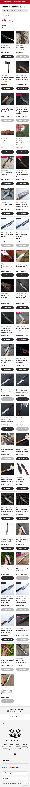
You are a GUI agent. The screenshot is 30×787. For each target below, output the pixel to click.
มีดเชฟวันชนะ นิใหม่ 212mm (7, 235)
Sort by (4, 25)
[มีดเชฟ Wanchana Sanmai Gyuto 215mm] (22, 224)
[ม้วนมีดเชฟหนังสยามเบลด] (7, 130)
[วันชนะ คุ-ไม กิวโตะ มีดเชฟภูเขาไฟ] (7, 99)
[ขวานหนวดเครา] (22, 409)
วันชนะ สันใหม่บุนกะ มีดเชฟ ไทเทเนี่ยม (22, 297)
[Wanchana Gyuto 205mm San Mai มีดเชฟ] (7, 680)
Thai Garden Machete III (20, 480)
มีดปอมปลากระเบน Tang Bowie (6, 267)
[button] (24, 6)
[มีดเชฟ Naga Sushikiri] (7, 285)
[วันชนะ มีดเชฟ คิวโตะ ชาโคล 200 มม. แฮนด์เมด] (22, 99)
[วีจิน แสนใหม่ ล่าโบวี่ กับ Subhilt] (22, 558)
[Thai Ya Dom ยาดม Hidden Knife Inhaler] (22, 130)
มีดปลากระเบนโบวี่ (21, 266)
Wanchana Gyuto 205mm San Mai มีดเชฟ (6, 692)
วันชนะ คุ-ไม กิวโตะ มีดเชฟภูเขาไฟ (7, 110)
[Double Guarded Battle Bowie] (22, 350)
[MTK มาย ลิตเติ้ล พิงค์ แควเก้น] (7, 439)
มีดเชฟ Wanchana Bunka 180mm (6, 631)
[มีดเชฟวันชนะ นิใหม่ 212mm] (7, 224)
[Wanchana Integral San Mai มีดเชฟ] (7, 529)
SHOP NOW (15, 3)
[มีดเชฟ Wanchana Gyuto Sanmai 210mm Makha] (22, 588)
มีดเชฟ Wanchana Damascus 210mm (22, 78)
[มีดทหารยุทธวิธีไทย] (22, 620)
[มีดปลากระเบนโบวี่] (22, 256)
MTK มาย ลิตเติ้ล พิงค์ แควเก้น (7, 450)
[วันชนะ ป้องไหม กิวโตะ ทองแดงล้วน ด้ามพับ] (22, 162)
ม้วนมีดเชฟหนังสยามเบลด (7, 142)
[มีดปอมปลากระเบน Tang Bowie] (7, 256)
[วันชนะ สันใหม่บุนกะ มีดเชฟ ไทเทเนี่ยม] (22, 285)
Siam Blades (8, 783)
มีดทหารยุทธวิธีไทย (21, 630)
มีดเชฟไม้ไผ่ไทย (6, 47)
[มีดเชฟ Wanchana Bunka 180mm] (7, 620)
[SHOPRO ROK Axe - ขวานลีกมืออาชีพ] (7, 67)
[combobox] (15, 10)
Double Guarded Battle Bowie (21, 361)
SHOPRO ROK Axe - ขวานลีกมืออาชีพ (7, 78)
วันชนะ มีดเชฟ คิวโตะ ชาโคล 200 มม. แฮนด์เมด (22, 111)
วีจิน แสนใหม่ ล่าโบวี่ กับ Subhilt (22, 570)
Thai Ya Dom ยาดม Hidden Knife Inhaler (22, 143)
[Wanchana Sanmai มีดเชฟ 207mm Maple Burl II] (7, 588)
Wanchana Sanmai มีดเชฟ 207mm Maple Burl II (7, 600)
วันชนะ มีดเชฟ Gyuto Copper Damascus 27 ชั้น (6, 330)
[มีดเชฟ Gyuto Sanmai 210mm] (22, 650)
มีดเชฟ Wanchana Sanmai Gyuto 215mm (21, 236)
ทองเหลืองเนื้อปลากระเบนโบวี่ (22, 329)
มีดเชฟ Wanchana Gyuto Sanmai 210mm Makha (21, 600)
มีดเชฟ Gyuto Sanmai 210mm (21, 661)
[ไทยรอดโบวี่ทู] (7, 558)
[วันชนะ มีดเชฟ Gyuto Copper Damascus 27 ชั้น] (7, 318)
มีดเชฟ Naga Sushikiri (5, 297)
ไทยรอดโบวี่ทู (5, 569)
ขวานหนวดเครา (21, 420)
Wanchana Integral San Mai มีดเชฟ (7, 540)
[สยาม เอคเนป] (22, 37)
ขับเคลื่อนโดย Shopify (17, 783)
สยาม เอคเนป (20, 47)
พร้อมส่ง (7, 15)
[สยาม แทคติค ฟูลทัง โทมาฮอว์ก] (7, 162)
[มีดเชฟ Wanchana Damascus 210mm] (22, 67)
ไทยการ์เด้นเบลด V (6, 204)
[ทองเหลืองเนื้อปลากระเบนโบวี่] (22, 318)
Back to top (15, 717)
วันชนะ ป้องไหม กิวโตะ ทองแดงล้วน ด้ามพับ (22, 174)
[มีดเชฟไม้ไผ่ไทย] (7, 37)
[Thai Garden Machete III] (22, 469)
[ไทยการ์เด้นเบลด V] (7, 194)
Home (3, 15)
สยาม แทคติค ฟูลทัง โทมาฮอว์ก (6, 173)
